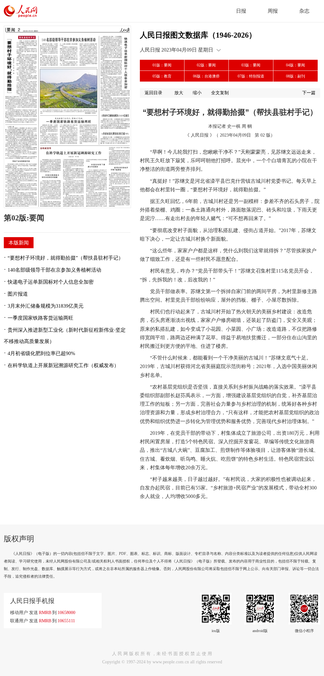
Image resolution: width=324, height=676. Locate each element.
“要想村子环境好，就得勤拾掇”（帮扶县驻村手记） (65, 258)
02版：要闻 (206, 65)
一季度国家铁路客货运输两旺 (40, 318)
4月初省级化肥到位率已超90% (41, 353)
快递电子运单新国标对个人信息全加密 (51, 282)
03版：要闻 (250, 65)
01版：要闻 (162, 65)
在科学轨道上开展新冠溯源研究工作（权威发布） (63, 365)
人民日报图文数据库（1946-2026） (198, 35)
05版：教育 (162, 76)
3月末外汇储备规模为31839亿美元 (46, 306)
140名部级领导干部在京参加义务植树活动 (54, 270)
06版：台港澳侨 (206, 76)
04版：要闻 (295, 65)
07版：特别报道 (251, 76)
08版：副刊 (295, 76)
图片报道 (18, 294)
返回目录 (153, 92)
